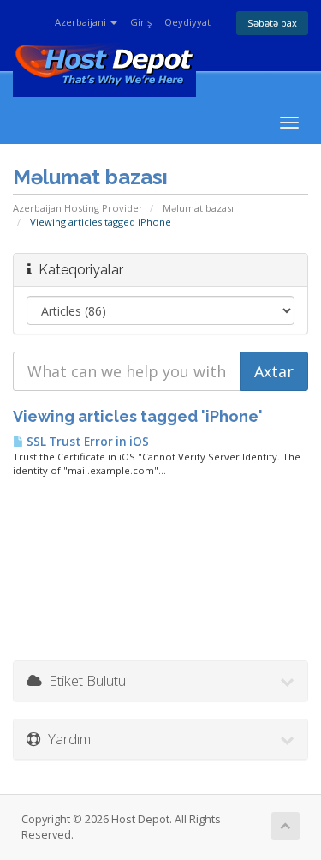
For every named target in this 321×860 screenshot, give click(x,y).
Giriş (141, 21)
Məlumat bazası (198, 207)
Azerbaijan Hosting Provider (78, 207)
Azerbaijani (82, 21)
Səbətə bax (272, 22)
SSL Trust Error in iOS (86, 441)
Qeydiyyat (187, 21)
